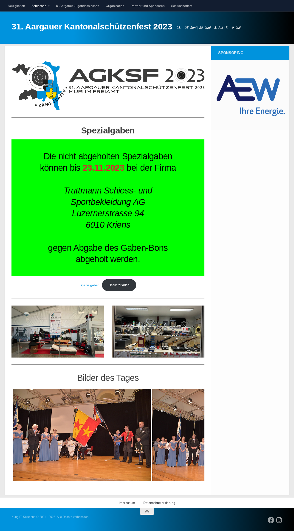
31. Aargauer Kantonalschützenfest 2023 (91, 26)
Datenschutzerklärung (159, 503)
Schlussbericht (181, 6)
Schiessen (38, 6)
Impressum (127, 503)
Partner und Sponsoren (148, 6)
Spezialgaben (89, 285)
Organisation (115, 6)
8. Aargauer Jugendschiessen (77, 6)
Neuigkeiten (16, 6)
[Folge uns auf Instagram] (279, 520)
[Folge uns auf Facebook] (271, 520)
